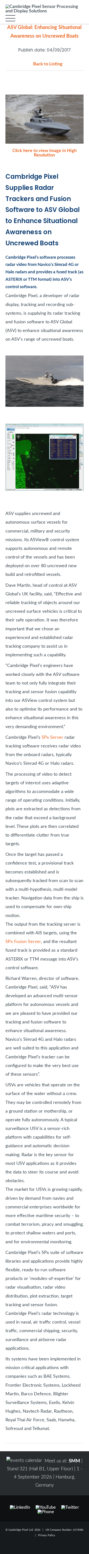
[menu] (10, 18)
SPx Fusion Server (23, 942)
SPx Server (52, 737)
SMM (74, 1461)
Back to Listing (48, 64)
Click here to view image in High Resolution (44, 153)
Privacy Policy (46, 1535)
